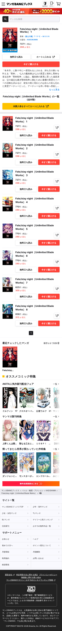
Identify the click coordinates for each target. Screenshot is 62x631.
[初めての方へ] (45, 4)
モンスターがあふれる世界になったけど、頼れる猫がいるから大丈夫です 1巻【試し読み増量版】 (26, 476)
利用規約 (5, 558)
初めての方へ (7, 545)
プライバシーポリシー (48, 575)
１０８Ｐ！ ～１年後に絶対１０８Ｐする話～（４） (43, 443)
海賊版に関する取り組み (31, 577)
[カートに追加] (57, 127)
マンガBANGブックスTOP (12, 507)
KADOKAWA (32, 40)
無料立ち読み (16, 57)
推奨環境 (5, 565)
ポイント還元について (42, 545)
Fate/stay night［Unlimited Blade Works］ (9, 370)
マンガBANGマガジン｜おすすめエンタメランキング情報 (29, 580)
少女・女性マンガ (9, 513)
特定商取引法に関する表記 (27, 575)
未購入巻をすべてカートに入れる (29, 106)
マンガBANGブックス (10, 490)
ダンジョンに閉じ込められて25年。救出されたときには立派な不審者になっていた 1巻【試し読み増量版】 (9, 476)
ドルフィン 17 (9, 411)
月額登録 (5, 552)
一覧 (55, 384)
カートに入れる (43, 57)
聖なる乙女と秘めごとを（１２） (26, 443)
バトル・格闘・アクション (32, 490)
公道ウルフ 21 (43, 411)
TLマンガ (36, 513)
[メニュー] (3, 4)
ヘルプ (35, 539)
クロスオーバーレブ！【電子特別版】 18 (26, 411)
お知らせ (5, 539)
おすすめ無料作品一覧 (42, 526)
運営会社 (9, 575)
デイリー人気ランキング (43, 519)
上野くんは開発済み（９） (9, 443)
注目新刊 (5, 526)
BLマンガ (6, 519)
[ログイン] (52, 4)
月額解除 (36, 552)
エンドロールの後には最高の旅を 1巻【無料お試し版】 (43, 476)
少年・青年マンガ (40, 507)
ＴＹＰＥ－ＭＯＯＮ (41, 36)
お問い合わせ (38, 558)
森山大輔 (29, 36)
